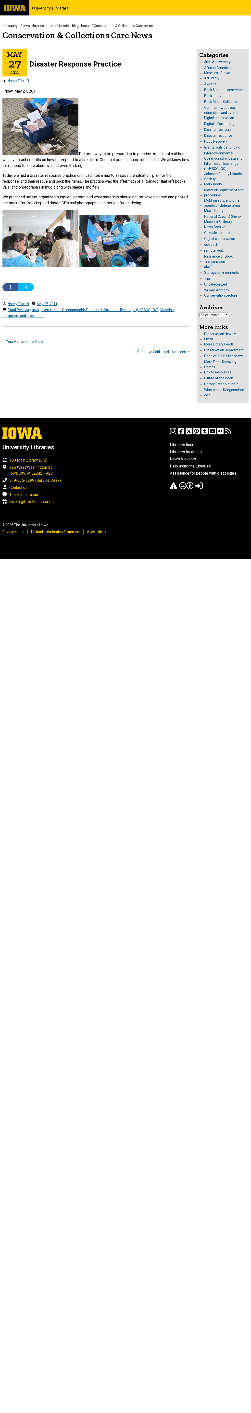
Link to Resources (217, 372)
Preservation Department (224, 350)
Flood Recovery (19, 310)
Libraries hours (183, 444)
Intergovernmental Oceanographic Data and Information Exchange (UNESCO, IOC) (95, 310)
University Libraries (50, 8)
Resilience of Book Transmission (218, 258)
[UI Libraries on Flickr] (220, 433)
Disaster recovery (217, 130)
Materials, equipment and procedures (224, 192)
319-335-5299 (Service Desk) (35, 480)
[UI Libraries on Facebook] (181, 433)
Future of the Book (218, 378)
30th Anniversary (217, 62)
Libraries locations (186, 452)
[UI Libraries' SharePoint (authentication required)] (199, 488)
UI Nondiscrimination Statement (55, 532)
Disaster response (218, 135)
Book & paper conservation (225, 90)
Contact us (18, 487)
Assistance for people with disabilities (203, 473)
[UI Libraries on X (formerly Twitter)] (189, 433)
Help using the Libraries (190, 466)
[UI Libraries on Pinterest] (196, 433)
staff (208, 267)
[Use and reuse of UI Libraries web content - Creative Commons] (186, 488)
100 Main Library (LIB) (28, 460)
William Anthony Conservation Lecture (220, 292)
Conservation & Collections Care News (77, 35)
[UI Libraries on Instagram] (173, 433)
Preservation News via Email (221, 336)
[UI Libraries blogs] (228, 433)
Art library (211, 78)
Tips (207, 278)
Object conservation (219, 239)
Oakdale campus (217, 233)
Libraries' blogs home (73, 26)
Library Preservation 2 (221, 384)
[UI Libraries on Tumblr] (204, 433)
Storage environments (221, 272)
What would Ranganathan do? (224, 392)
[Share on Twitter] (26, 287)
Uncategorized (215, 284)
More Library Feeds (219, 344)
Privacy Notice (13, 532)
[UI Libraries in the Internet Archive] (173, 488)
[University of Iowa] (14, 7)
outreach (211, 245)
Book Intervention (217, 96)
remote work (214, 250)
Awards (210, 84)
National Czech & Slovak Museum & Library (222, 219)
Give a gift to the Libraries (31, 501)
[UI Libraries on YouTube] (212, 433)
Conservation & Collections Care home (123, 26)
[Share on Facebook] (10, 287)
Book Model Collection (221, 102)
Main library (213, 184)
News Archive (214, 227)
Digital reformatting (219, 124)
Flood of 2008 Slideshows (224, 356)
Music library (214, 211)
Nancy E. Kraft (18, 81)
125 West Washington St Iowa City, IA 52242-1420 (31, 470)
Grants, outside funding (222, 147)
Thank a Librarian (23, 494)
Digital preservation (219, 118)
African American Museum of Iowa (218, 70)
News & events (183, 459)
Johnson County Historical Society (224, 176)
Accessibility (96, 532)
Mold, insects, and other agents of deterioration (222, 202)
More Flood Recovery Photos (220, 364)
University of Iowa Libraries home (28, 26)
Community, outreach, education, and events (221, 110)
